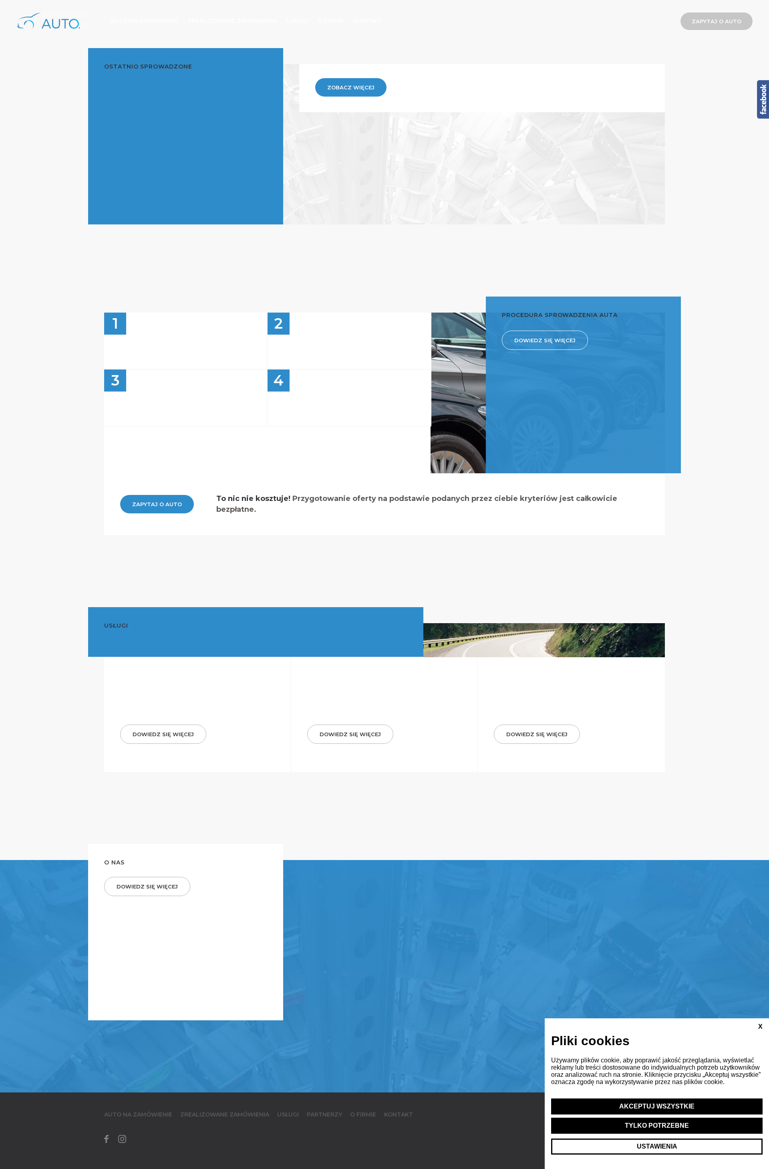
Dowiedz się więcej (545, 340)
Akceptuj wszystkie (657, 1106)
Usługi (297, 20)
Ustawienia (657, 1146)
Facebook (106, 1139)
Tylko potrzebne (657, 1125)
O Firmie (331, 20)
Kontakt (367, 20)
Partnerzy (324, 1114)
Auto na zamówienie (144, 20)
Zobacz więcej (350, 87)
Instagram (122, 1139)
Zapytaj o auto (716, 21)
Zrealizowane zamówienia (232, 20)
